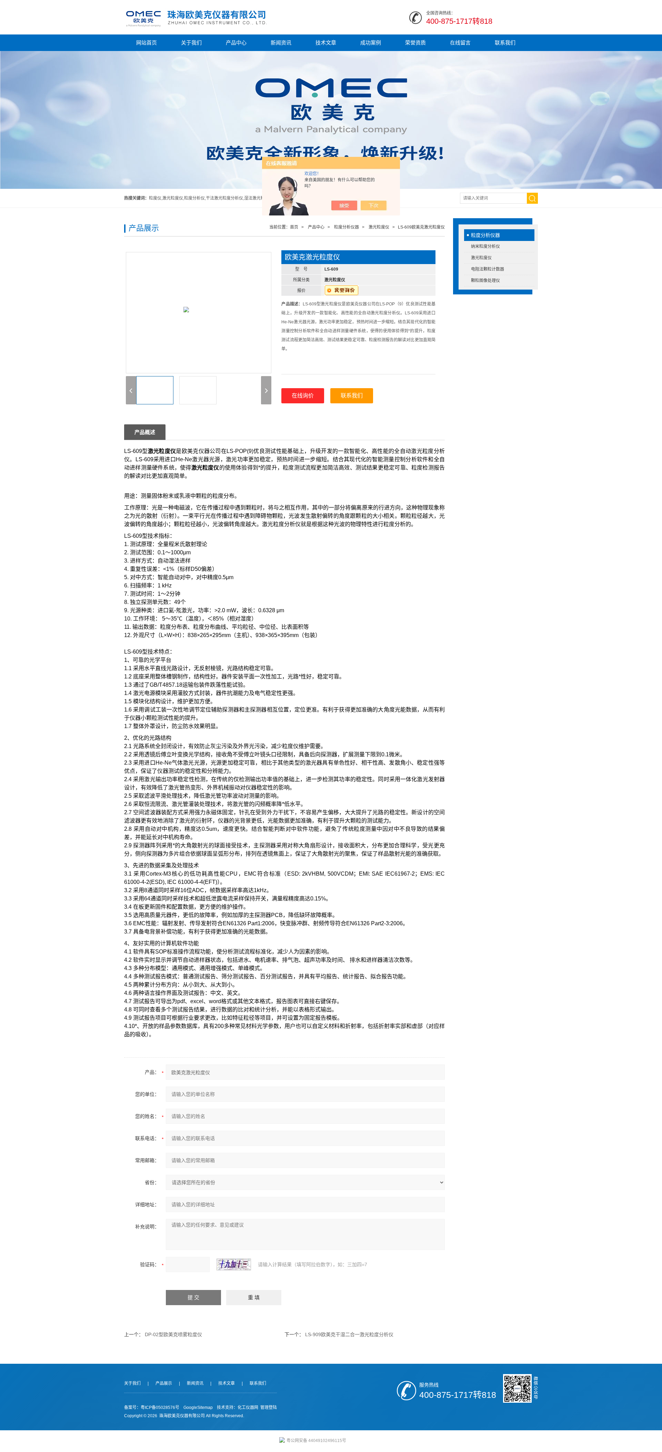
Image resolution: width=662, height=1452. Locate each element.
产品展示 (164, 1383)
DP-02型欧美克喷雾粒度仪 (173, 1334)
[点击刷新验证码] (234, 1264)
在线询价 (303, 396)
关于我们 (191, 43)
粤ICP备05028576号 (160, 1407)
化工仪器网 (248, 1407)
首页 (294, 227)
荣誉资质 (415, 43)
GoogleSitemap (198, 1407)
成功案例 (370, 43)
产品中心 (236, 43)
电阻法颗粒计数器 (487, 269)
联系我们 (505, 43)
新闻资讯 (281, 43)
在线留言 (460, 43)
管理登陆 (268, 1407)
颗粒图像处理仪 (485, 280)
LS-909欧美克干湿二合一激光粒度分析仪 (349, 1334)
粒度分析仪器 (485, 235)
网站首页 (146, 43)
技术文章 (325, 43)
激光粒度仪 (481, 257)
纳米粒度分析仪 (485, 246)
